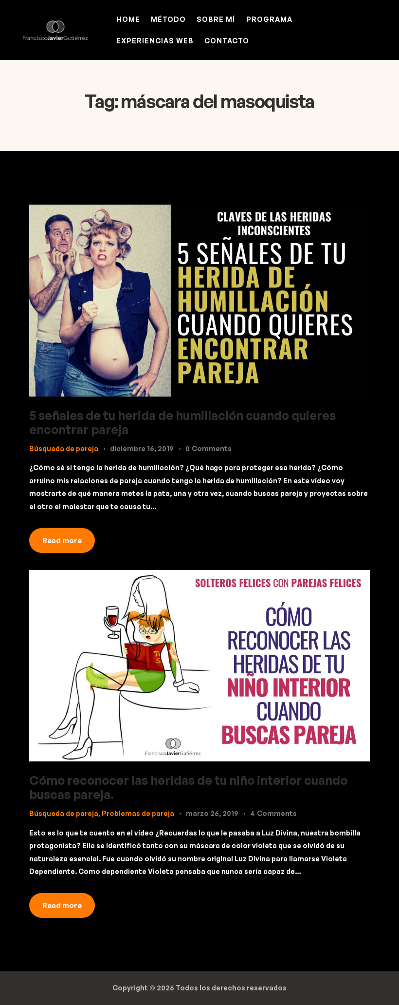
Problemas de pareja (138, 813)
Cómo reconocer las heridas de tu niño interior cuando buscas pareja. (188, 787)
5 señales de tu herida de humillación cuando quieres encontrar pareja (182, 422)
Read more (62, 540)
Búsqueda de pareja (63, 448)
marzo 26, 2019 (212, 813)
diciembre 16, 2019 (142, 448)
